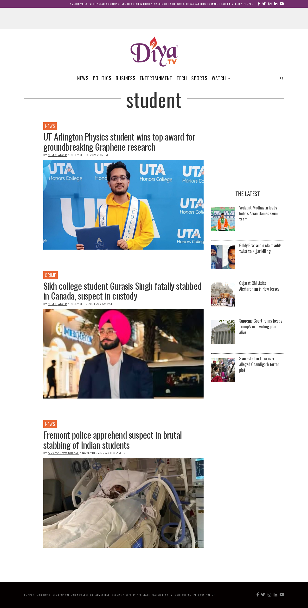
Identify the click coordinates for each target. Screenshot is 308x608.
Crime (50, 275)
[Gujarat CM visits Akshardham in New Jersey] (223, 295)
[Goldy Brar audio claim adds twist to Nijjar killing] (223, 257)
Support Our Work (37, 594)
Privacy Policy (204, 594)
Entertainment (156, 78)
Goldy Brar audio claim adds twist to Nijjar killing (260, 248)
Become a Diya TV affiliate (131, 594)
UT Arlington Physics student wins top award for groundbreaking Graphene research (119, 141)
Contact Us (183, 594)
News (83, 78)
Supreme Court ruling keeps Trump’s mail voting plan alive (260, 326)
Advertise (102, 594)
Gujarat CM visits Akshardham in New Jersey (259, 286)
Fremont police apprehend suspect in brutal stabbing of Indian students (112, 439)
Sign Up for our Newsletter (73, 594)
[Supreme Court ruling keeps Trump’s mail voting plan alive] (223, 332)
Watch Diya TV (162, 594)
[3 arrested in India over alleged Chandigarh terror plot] (223, 370)
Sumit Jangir (57, 155)
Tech (182, 78)
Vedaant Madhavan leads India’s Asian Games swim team (258, 213)
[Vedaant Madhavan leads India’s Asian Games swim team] (223, 219)
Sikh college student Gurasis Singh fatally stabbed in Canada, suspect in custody (122, 290)
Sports (199, 78)
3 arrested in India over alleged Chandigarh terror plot (259, 364)
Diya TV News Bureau (63, 453)
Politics (102, 78)
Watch (219, 78)
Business (125, 78)
